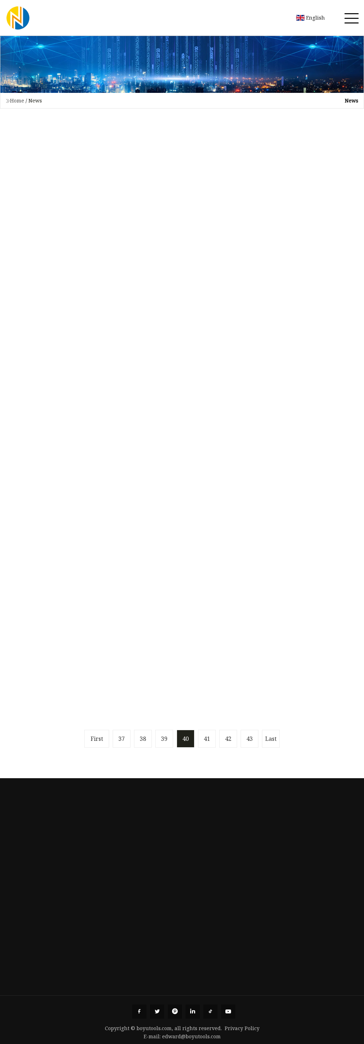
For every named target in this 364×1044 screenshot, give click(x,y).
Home (17, 100)
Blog (18, 891)
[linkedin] (193, 1012)
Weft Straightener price (250, 994)
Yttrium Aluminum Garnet (323, 934)
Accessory (300, 858)
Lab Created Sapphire (317, 912)
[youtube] (228, 1012)
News (20, 880)
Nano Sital (301, 923)
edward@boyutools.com (191, 1036)
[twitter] (157, 1012)
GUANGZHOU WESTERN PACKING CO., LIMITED (176, 994)
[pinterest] (175, 1012)
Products (24, 869)
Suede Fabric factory (33, 994)
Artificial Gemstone (313, 891)
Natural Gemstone (312, 869)
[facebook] (139, 1012)
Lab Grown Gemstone (316, 880)
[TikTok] (210, 1012)
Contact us (26, 902)
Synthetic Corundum (315, 945)
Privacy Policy (242, 1028)
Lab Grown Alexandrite (319, 902)
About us (24, 858)
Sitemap (23, 912)
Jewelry (297, 847)
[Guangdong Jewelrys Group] (17, 17)
